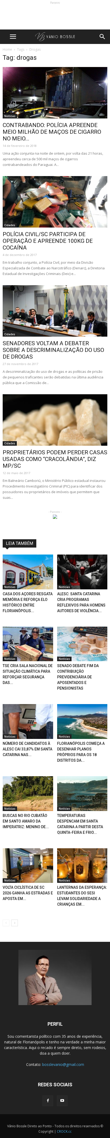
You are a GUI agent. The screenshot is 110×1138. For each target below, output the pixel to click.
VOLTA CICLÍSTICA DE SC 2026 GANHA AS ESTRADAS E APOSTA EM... (28, 893)
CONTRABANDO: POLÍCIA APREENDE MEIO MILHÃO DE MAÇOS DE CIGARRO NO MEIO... (52, 132)
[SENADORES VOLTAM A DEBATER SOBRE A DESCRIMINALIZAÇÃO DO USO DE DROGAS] (55, 311)
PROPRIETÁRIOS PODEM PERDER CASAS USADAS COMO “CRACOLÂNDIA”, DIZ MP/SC (55, 459)
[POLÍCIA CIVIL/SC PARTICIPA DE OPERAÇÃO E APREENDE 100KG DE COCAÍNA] (55, 202)
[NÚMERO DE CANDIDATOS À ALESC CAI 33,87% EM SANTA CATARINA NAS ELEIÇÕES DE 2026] (28, 721)
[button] (102, 36)
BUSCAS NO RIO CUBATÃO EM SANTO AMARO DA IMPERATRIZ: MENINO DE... (26, 821)
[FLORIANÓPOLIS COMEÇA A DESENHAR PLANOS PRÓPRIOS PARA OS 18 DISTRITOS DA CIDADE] (82, 721)
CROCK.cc (64, 1131)
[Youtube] (62, 1100)
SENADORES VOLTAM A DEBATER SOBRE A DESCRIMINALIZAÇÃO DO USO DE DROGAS (53, 350)
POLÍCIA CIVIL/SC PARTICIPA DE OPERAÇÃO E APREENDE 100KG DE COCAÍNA (48, 241)
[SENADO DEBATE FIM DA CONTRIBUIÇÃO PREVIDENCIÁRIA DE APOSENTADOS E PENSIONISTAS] (82, 644)
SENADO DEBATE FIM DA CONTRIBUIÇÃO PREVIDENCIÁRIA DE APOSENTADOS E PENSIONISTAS (78, 677)
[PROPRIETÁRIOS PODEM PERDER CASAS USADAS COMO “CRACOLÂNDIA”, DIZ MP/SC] (55, 420)
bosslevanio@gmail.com (63, 1064)
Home (7, 49)
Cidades (9, 225)
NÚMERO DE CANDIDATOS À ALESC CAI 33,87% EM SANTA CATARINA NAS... (27, 749)
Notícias (9, 116)
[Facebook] (47, 1100)
